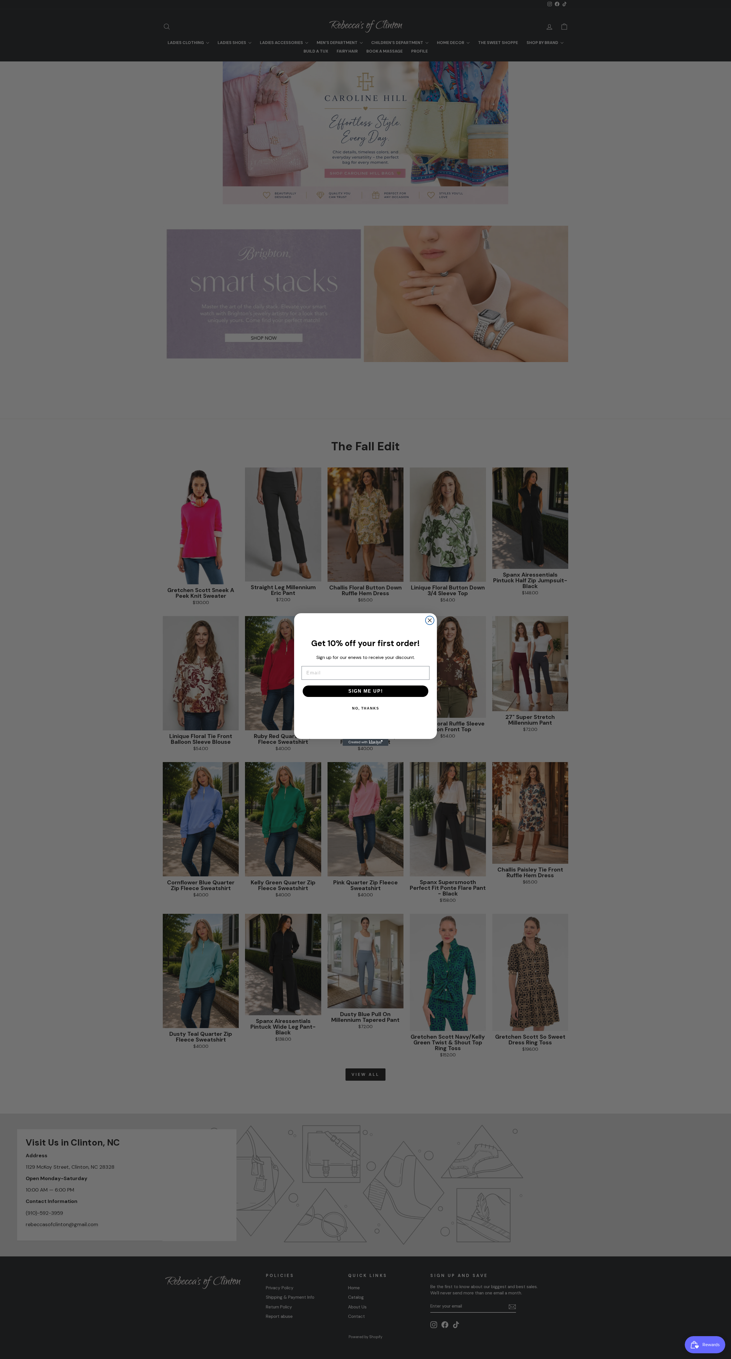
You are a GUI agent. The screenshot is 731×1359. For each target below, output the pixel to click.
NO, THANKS (365, 708)
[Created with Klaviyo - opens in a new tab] (365, 742)
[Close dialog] (429, 620)
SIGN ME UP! (365, 691)
